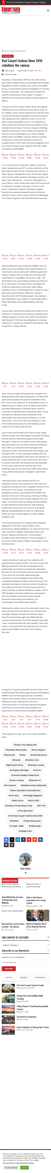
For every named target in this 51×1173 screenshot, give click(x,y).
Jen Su (38, 770)
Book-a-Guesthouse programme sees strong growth (36, 900)
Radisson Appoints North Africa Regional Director (36, 925)
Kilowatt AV (35, 780)
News (12, 51)
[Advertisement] (25, 32)
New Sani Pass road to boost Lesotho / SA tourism (13, 925)
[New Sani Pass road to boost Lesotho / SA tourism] (13, 915)
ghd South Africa (15, 765)
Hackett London (37, 765)
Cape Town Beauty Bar (26, 744)
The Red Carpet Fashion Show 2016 (26, 815)
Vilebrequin (35, 826)
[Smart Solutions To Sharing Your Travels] (8, 1030)
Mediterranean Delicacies (34, 785)
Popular (23, 977)
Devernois (10, 755)
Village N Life (26, 831)
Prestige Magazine (33, 795)
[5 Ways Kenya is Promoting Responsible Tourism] (8, 1009)
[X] (12, 839)
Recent (9, 977)
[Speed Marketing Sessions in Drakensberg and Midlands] (13, 889)
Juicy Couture (17, 780)
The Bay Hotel (26, 810)
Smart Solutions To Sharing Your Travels (33, 1027)
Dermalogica (39, 750)
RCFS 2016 (34, 800)
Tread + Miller (17, 826)
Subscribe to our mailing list (13, 957)
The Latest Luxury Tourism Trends (30, 985)
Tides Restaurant (33, 821)
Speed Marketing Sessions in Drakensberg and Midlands (12, 900)
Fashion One (32, 760)
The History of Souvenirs (26, 1016)
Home (6, 51)
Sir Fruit (42, 805)
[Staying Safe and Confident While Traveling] (8, 998)
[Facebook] (6, 839)
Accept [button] (24, 1168)
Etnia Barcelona (39, 755)
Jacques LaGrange (20, 770)
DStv (23, 755)
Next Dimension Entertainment (26, 790)
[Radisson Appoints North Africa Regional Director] (37, 915)
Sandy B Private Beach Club (19, 805)
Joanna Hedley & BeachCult (26, 775)
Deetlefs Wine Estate (17, 750)
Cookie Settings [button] (11, 1168)
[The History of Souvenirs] (8, 1019)
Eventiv (17, 760)
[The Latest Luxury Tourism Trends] (8, 988)
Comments (40, 977)
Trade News (21, 51)
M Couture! (11, 785)
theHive (15, 821)
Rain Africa (18, 800)
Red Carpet (9, 71)
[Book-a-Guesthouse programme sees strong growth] (37, 889)
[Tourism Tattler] (11, 10)
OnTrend (14, 795)
